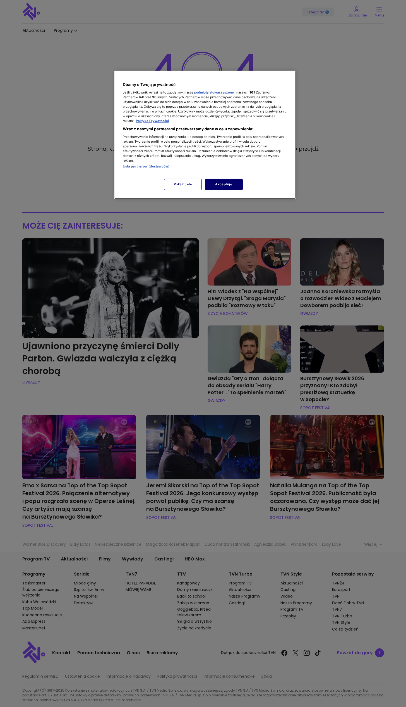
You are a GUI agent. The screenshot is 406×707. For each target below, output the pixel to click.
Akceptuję (223, 184)
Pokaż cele (183, 184)
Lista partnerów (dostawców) (146, 166)
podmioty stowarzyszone (214, 92)
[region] (205, 135)
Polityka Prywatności (152, 121)
